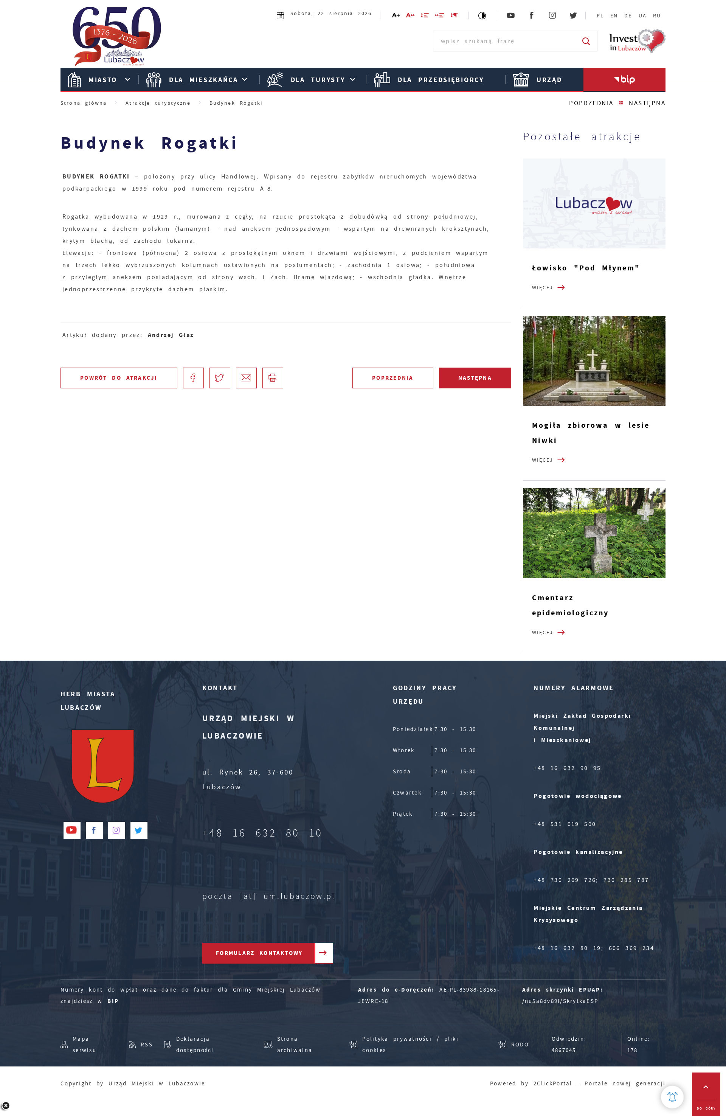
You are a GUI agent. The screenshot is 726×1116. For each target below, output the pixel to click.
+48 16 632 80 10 (262, 833)
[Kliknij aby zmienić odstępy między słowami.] (440, 16)
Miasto (102, 79)
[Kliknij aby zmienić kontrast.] (483, 15)
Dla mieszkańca (203, 79)
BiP (624, 80)
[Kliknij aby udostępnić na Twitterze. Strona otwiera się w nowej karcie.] (219, 378)
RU (657, 15)
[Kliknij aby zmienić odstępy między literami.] (410, 16)
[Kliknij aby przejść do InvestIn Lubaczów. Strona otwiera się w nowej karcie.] (638, 41)
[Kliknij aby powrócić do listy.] (621, 103)
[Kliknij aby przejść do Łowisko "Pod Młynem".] (594, 203)
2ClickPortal (553, 1083)
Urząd (549, 79)
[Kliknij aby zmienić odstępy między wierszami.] (425, 16)
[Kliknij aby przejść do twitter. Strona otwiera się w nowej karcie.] (573, 15)
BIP (113, 1001)
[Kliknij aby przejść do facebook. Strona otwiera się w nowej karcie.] (532, 15)
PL (600, 15)
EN (614, 15)
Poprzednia (591, 103)
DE (628, 15)
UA (643, 15)
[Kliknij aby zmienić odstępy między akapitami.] (454, 16)
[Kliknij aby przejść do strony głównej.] (121, 40)
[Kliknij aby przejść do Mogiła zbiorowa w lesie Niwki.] (594, 361)
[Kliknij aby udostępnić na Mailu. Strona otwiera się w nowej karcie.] (246, 378)
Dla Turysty (318, 79)
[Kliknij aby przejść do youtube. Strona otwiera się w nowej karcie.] (511, 15)
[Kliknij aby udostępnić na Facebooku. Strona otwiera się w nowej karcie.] (193, 378)
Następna (647, 103)
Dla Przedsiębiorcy (441, 79)
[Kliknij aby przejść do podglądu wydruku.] (272, 378)
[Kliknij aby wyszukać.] (586, 41)
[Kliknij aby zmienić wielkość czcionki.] (396, 16)
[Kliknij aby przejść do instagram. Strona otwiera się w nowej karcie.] (553, 15)
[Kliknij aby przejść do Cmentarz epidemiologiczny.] (594, 533)
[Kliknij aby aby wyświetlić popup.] (672, 1097)
